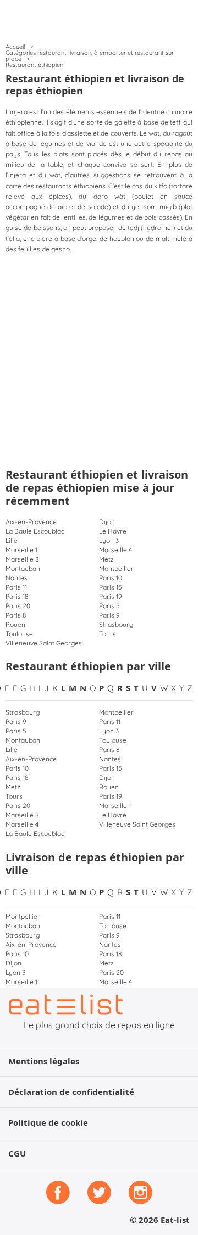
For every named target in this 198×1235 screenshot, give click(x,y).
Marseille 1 (21, 550)
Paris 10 (110, 578)
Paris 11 (16, 587)
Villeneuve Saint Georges (44, 643)
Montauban (23, 568)
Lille (12, 540)
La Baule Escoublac (35, 531)
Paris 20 (18, 606)
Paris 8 (16, 615)
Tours (107, 634)
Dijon (107, 522)
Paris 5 (109, 606)
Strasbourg (116, 624)
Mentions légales (43, 1061)
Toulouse (19, 634)
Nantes (17, 578)
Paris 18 (17, 596)
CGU (17, 1153)
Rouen (15, 624)
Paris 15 (110, 587)
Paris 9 (109, 615)
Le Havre (113, 531)
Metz (106, 559)
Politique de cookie (48, 1123)
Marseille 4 (115, 550)
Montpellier (116, 568)
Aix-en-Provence (31, 522)
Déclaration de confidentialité (71, 1092)
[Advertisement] (99, 358)
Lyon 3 (109, 540)
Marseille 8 (22, 559)
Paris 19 (110, 596)
